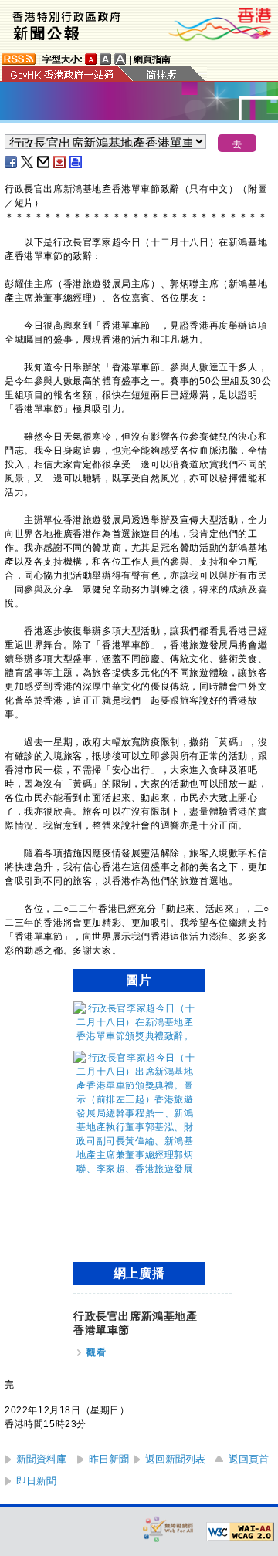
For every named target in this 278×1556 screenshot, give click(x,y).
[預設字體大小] (91, 59)
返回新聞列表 (175, 1459)
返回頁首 (249, 1459)
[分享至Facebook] (12, 162)
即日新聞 (36, 1481)
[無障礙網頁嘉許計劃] (168, 1528)
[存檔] (60, 162)
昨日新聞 (109, 1459)
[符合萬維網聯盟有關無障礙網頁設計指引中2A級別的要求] (240, 1532)
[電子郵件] (44, 162)
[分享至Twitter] (28, 162)
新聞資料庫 (41, 1459)
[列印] (76, 162)
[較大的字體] (106, 59)
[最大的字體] (120, 59)
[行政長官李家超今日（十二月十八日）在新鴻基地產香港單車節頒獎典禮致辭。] (135, 1036)
